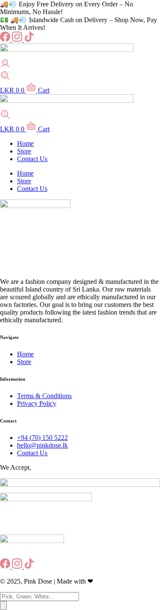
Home (25, 143)
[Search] (3, 605)
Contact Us (32, 158)
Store (24, 151)
